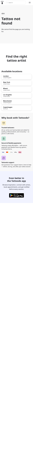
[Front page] (2, 2)
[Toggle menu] (30, 2)
